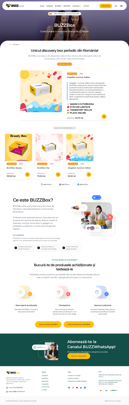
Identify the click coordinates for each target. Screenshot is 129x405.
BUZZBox (58, 6)
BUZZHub (67, 6)
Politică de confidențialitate (77, 381)
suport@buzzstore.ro (16, 391)
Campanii (49, 6)
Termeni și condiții (74, 375)
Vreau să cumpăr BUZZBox (48, 324)
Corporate (75, 6)
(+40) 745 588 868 (15, 388)
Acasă (42, 6)
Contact (86, 6)
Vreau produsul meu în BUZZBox (78, 324)
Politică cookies (73, 378)
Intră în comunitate (78, 356)
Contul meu (106, 6)
